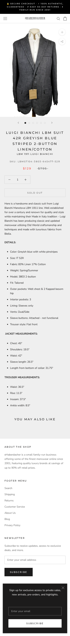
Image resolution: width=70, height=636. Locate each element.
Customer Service (14, 507)
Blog (7, 519)
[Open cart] (65, 18)
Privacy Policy (12, 525)
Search (8, 488)
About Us (10, 513)
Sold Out (35, 192)
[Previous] (18, 123)
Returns (9, 500)
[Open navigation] (5, 18)
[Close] (63, 587)
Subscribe (35, 623)
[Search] (58, 18)
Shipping (9, 494)
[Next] (51, 123)
